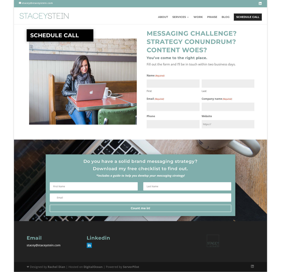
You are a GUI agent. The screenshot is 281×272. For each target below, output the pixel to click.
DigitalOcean (93, 267)
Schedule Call (247, 17)
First (149, 91)
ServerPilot (131, 267)
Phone (151, 116)
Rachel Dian (56, 267)
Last (204, 91)
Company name (217, 99)
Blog (225, 17)
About (163, 17)
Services (179, 17)
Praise (212, 17)
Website (207, 116)
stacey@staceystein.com (43, 245)
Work (198, 17)
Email (155, 99)
